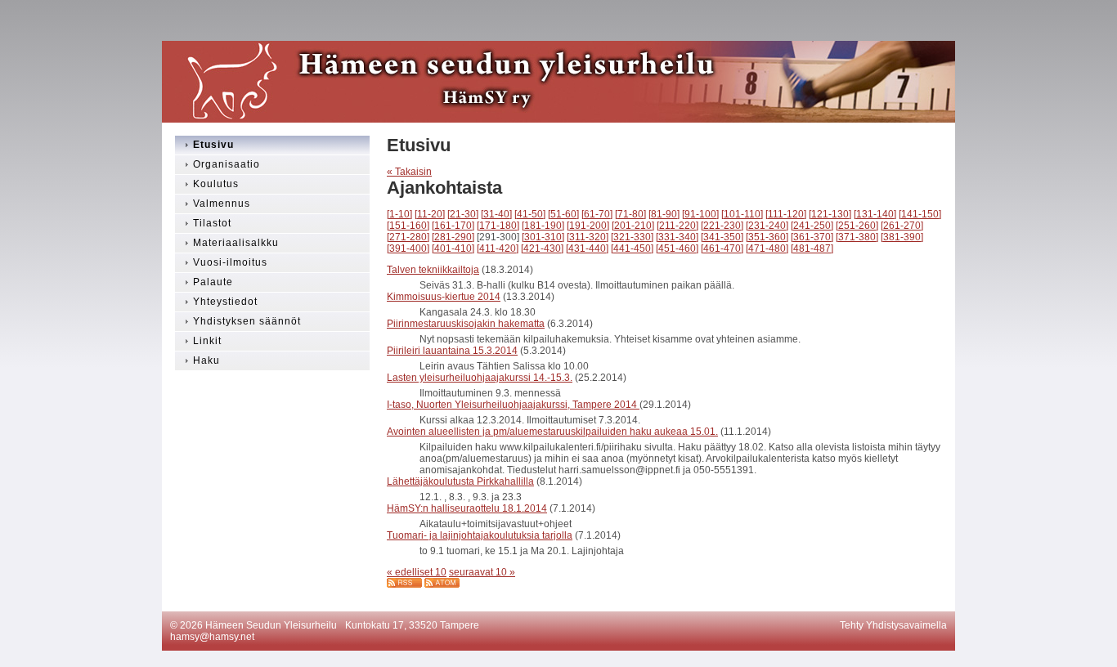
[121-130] (830, 214)
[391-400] (408, 248)
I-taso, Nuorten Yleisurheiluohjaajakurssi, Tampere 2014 (513, 404)
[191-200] (588, 225)
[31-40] (496, 214)
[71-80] (630, 214)
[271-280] (408, 237)
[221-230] (722, 225)
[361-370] (812, 237)
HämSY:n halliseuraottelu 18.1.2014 (467, 508)
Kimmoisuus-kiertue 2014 (443, 296)
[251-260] (857, 225)
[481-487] (812, 248)
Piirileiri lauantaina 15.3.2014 (452, 350)
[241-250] (812, 225)
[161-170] (453, 225)
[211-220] (677, 225)
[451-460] (677, 248)
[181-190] (543, 225)
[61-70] (596, 214)
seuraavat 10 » (482, 572)
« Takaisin (409, 171)
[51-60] (563, 214)
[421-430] (542, 248)
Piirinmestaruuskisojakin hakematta (466, 323)
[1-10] (399, 214)
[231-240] (767, 225)
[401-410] (453, 248)
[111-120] (785, 214)
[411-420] (497, 248)
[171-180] (498, 225)
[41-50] (529, 214)
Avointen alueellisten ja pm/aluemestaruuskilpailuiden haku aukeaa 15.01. (552, 431)
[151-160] (408, 225)
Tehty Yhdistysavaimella (893, 625)
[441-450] (632, 248)
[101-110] (742, 214)
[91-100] (700, 214)
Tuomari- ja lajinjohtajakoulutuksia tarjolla (479, 535)
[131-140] (875, 214)
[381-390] (902, 237)
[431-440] (587, 248)
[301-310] (543, 237)
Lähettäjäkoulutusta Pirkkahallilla (460, 481)
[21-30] (462, 214)
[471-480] (767, 248)
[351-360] (767, 237)
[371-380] (857, 237)
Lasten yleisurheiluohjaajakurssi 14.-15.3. (479, 377)
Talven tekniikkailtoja (433, 269)
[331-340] (677, 237)
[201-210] (633, 225)
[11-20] (430, 214)
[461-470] (722, 248)
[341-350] (722, 237)
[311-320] (587, 237)
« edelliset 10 (416, 572)
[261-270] (902, 225)
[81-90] (664, 214)
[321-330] (632, 237)
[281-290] (453, 237)
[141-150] (920, 214)
